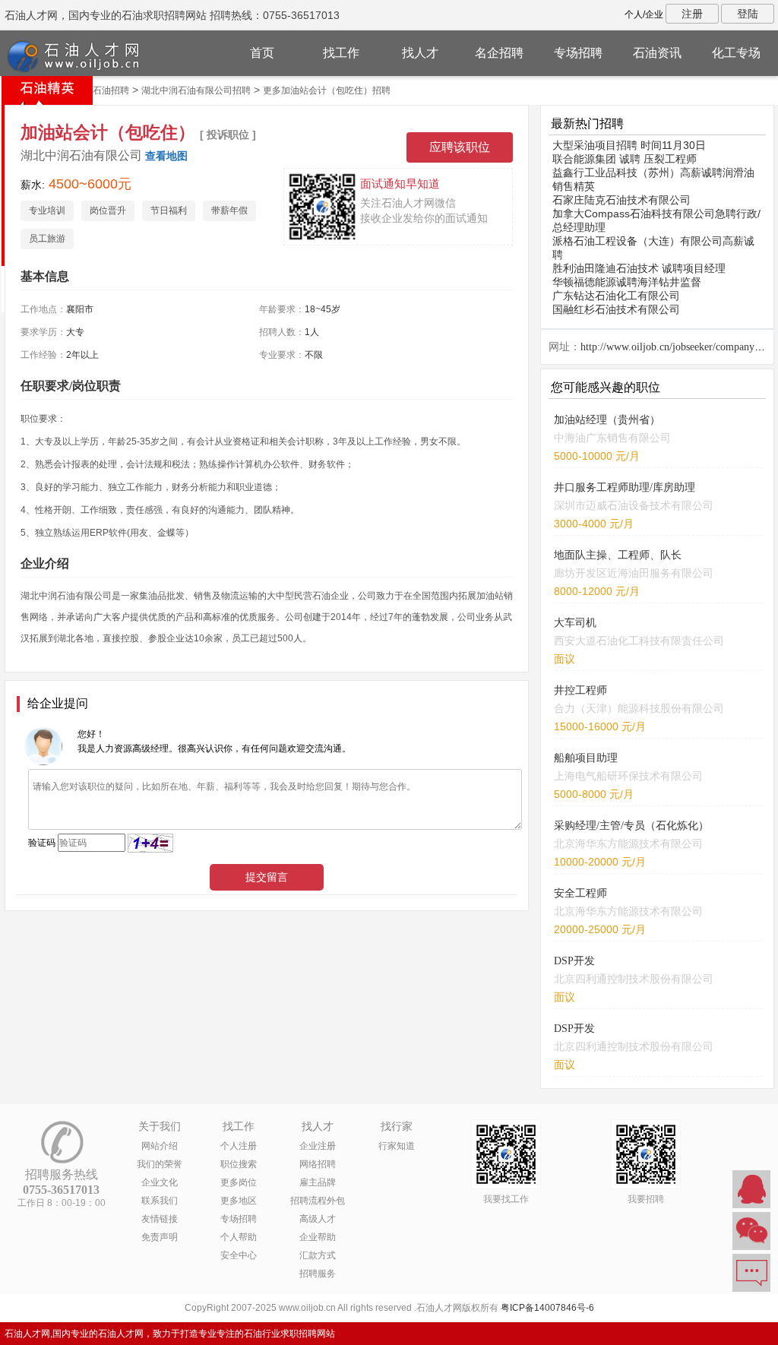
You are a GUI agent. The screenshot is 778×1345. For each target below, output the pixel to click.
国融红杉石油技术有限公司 (616, 309)
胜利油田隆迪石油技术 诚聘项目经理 (639, 268)
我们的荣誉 (159, 1164)
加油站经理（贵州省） (607, 420)
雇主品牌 (317, 1182)
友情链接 (159, 1219)
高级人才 (317, 1219)
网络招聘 (317, 1164)
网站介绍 (159, 1146)
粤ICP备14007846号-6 (547, 1307)
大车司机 (575, 622)
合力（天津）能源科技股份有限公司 (639, 708)
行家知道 (396, 1146)
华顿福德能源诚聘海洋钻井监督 (626, 282)
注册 (692, 14)
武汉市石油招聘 (97, 90)
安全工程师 (580, 893)
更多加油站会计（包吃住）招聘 (327, 90)
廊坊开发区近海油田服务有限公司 (633, 573)
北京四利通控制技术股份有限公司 (633, 979)
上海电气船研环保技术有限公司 (628, 776)
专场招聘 (578, 52)
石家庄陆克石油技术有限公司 (621, 200)
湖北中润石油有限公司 (81, 155)
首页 (262, 52)
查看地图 (166, 156)
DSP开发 (574, 961)
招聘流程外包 (317, 1200)
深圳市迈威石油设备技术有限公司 (633, 505)
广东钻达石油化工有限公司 (616, 296)
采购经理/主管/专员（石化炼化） (631, 825)
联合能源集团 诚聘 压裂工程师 (624, 159)
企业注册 (317, 1146)
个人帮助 (238, 1237)
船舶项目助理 (586, 758)
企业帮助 (317, 1237)
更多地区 (238, 1200)
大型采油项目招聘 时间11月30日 (629, 145)
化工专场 (736, 52)
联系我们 (159, 1200)
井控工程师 (580, 690)
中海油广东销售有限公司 (612, 438)
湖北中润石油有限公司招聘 (196, 90)
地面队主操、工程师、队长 (618, 555)
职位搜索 (238, 1164)
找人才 (420, 52)
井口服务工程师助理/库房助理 (624, 487)
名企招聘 (499, 52)
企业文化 (159, 1182)
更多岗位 (238, 1182)
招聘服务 (317, 1273)
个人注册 (238, 1146)
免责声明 (159, 1237)
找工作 (341, 52)
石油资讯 (657, 52)
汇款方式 (317, 1255)
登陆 (747, 14)
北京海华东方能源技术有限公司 (628, 843)
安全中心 (238, 1255)
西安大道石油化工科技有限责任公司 (639, 641)
